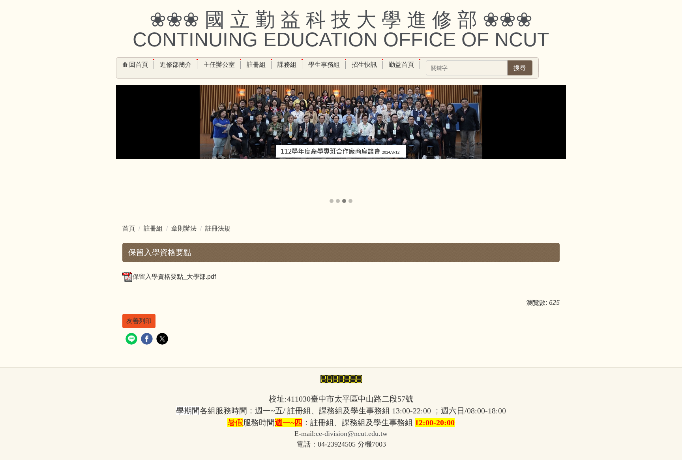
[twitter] (163, 340)
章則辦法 (184, 228)
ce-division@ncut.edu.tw (352, 433)
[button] (126, 145)
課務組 (286, 64)
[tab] (331, 201)
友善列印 (139, 320)
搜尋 (519, 67)
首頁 (128, 228)
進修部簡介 (175, 64)
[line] (132, 340)
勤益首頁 (401, 64)
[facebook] (148, 340)
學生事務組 (324, 64)
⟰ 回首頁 (135, 64)
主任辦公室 (219, 64)
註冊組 (256, 64)
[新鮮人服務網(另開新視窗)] (341, 139)
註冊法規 (217, 228)
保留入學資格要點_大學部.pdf (174, 276)
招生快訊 (364, 64)
